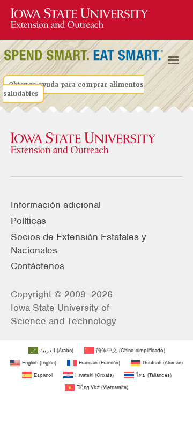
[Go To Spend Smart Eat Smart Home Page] (79, 18)
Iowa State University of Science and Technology (63, 314)
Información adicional (56, 205)
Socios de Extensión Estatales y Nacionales (78, 243)
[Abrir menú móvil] (173, 60)
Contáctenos (37, 266)
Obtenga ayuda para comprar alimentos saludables (73, 89)
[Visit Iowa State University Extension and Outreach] (96, 143)
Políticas (28, 221)
